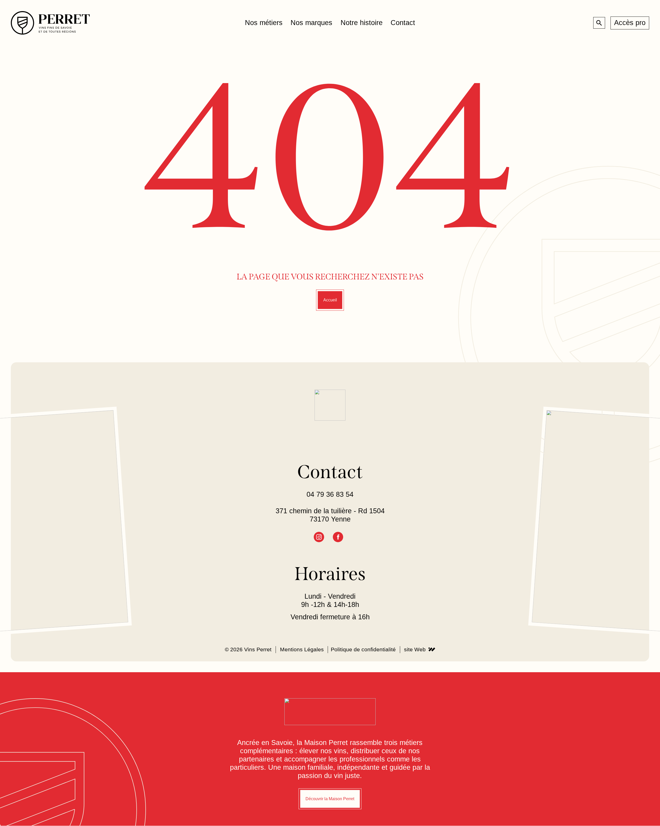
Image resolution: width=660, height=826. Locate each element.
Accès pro (630, 23)
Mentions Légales (302, 650)
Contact (403, 23)
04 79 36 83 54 (330, 494)
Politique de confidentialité (363, 650)
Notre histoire (362, 23)
